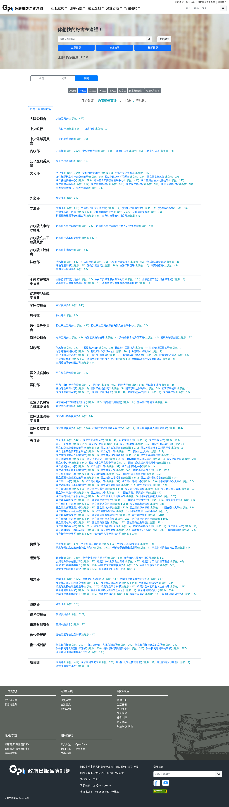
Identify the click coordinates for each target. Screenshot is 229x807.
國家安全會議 (135, 90)
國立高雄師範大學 (139, 481)
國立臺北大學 (180, 500)
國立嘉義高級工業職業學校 (77, 496)
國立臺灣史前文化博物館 (162, 180)
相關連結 (130, 8)
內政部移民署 (159, 150)
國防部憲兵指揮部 (144, 392)
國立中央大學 (71, 444)
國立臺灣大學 (148, 515)
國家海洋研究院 (176, 337)
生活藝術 (122, 704)
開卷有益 (76, 8)
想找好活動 (11, 700)
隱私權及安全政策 (206, 2)
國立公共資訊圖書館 (120, 447)
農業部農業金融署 (72, 590)
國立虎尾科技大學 (72, 466)
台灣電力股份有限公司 (75, 561)
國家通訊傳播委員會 (74, 416)
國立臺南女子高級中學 (75, 511)
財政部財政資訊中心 (109, 351)
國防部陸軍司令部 (109, 392)
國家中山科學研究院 (73, 384)
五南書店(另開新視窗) (17, 748)
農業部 (68, 579)
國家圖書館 (182, 530)
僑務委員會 (70, 614)
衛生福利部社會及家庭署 (156, 644)
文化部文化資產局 (132, 173)
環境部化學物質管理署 (135, 662)
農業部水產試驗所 (100, 579)
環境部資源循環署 (173, 662)
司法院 (102, 90)
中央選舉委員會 (72, 138)
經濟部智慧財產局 (157, 565)
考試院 (112, 90)
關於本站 (190, 2)
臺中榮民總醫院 (152, 402)
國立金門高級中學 (138, 466)
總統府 (72, 90)
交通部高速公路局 (74, 212)
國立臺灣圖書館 (108, 522)
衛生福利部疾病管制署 (123, 648)
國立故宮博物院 (72, 372)
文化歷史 (122, 709)
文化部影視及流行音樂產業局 (79, 176)
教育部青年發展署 (74, 533)
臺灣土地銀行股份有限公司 (108, 359)
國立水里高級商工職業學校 (162, 447)
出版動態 (57, 8)
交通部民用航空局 (139, 208)
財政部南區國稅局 (72, 351)
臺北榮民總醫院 (72, 406)
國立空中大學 (71, 462)
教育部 (68, 440)
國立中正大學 (103, 444)
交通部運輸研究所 (112, 212)
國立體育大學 (115, 530)
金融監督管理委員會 (74, 279)
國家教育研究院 (149, 530)
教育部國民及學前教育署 (115, 533)
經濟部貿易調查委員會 (76, 569)
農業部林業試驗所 (119, 582)
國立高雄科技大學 (103, 481)
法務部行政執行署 (127, 261)
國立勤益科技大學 (178, 489)
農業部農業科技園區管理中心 (113, 590)
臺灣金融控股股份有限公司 (153, 359)
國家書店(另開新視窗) (17, 744)
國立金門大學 (105, 466)
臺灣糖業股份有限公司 (117, 569)
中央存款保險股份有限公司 (117, 279)
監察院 (122, 90)
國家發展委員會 (73, 428)
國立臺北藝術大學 (147, 503)
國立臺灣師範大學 (150, 518)
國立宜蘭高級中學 (103, 459)
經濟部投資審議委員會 (76, 565)
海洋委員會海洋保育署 (139, 337)
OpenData (81, 744)
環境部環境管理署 (72, 666)
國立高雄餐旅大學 (176, 481)
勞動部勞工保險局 (98, 544)
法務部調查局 (102, 265)
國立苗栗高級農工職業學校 (77, 477)
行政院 (82, 90)
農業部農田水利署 (118, 586)
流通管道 (112, 8)
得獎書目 (80, 748)
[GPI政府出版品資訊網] (22, 8)
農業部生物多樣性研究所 (141, 579)
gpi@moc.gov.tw (102, 785)
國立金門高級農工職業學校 (77, 470)
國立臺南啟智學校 (112, 511)
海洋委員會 (69, 337)
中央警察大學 (97, 150)
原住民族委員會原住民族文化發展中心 (119, 325)
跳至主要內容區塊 (8, 1)
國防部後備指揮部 (107, 388)
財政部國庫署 (106, 355)
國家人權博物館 (177, 184)
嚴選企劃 (94, 8)
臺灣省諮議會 (70, 624)
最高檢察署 (164, 265)
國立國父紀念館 (163, 176)
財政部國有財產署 (73, 355)
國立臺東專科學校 (146, 507)
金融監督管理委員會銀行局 (78, 283)
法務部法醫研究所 (163, 261)
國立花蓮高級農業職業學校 (149, 462)
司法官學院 (94, 261)
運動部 (67, 604)
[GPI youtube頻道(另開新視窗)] (166, 782)
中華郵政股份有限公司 (100, 208)
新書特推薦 (11, 704)
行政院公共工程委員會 (76, 237)
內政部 (68, 150)
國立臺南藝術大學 (73, 515)
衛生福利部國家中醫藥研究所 (80, 652)
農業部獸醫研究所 (179, 594)
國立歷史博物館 (142, 184)
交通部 (67, 208)
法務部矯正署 (134, 265)
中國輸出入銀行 (97, 347)
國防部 (104, 384)
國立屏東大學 (116, 470)
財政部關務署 (70, 359)
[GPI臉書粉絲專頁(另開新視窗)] (157, 782)
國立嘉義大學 (106, 492)
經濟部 (68, 557)
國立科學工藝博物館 (142, 474)
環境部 (67, 662)
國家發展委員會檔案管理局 (160, 428)
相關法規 (66, 748)
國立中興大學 (135, 444)
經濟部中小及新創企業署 (118, 561)
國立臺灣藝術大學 (74, 526)
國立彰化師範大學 (158, 496)
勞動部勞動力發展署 (135, 544)
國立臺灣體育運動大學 (112, 526)
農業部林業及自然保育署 (77, 582)
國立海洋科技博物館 (159, 477)
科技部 (67, 315)
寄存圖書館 (11, 753)
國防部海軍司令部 (73, 392)
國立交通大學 (116, 451)
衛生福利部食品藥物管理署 (79, 648)
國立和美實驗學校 (157, 455)
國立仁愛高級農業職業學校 (77, 447)
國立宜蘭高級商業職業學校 (143, 459)
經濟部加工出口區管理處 (163, 561)
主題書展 (66, 704)
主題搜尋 (76, 47)
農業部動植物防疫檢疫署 (77, 586)
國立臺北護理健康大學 (75, 507)
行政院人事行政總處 (75, 225)
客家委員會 (70, 305)
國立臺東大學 (112, 507)
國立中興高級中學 (168, 444)
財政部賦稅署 (174, 355)
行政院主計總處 (72, 249)
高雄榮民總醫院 (119, 402)
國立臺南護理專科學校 (111, 515)
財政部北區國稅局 (165, 347)
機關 (86, 78)
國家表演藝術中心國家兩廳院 (80, 188)
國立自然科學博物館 (120, 455)
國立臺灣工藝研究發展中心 (116, 180)
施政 (64, 78)
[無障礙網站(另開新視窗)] (160, 791)
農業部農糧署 (113, 594)
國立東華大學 (182, 459)
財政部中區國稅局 (131, 347)
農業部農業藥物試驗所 (76, 594)
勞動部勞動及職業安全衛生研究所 (83, 547)
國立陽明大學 (70, 489)
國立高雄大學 (70, 481)
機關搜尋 (153, 47)
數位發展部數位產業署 (75, 634)
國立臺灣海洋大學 (73, 522)
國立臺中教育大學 (146, 500)
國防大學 (131, 384)
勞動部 (67, 544)
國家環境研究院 (97, 662)
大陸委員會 (70, 118)
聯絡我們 (222, 2)
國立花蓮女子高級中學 (107, 462)
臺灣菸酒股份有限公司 (75, 362)
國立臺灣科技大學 (73, 518)
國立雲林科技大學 (142, 489)
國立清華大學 (152, 485)
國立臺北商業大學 (99, 440)
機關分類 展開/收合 (40, 109)
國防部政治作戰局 (142, 388)
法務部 (67, 261)
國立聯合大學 (182, 526)
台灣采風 (122, 700)
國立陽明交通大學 (105, 489)
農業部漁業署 (145, 594)
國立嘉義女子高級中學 (142, 492)
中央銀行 (68, 128)
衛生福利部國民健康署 (166, 648)
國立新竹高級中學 (72, 492)
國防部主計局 (160, 384)
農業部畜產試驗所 (156, 582)
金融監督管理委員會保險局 (163, 279)
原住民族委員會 (72, 325)
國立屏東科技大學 (151, 470)
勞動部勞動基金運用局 (131, 547)
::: (48, 7)
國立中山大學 (164, 440)
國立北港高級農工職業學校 (77, 451)
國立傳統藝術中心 (74, 180)
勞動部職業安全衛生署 (171, 547)
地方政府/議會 (153, 90)
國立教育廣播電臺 (118, 485)
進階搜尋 (164, 39)
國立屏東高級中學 (72, 474)
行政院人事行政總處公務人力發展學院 (124, 225)
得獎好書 (66, 700)
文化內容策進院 (97, 173)
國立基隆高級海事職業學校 (77, 485)
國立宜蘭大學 (70, 459)
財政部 (67, 347)
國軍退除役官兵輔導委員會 (79, 402)
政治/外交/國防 (125, 726)
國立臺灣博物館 (107, 184)
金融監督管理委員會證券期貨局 (126, 283)
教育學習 (122, 713)
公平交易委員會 (72, 161)
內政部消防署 (128, 150)
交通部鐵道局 (147, 212)
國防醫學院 (176, 392)
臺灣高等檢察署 (72, 269)
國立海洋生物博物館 (120, 477)
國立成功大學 (148, 451)
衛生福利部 (71, 644)
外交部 (67, 198)
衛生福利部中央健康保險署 (110, 644)
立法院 (92, 90)
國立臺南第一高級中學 (149, 511)
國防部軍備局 (175, 388)
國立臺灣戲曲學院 (144, 522)
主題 (41, 78)
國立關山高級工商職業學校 (77, 530)
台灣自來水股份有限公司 (144, 557)
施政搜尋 (114, 47)
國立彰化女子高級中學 (119, 496)
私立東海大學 (133, 440)
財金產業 (122, 722)
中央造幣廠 (94, 128)
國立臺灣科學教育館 (111, 518)
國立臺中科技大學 (109, 500)
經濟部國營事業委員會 (118, 565)
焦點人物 (66, 709)
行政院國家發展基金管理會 (113, 428)
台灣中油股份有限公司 (102, 557)
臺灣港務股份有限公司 (121, 215)
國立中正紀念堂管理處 (125, 176)
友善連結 (66, 753)
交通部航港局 (173, 208)
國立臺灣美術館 (72, 184)
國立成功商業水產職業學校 (77, 455)
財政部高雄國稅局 (145, 351)
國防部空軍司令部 (72, 388)
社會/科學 (122, 717)
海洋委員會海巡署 (101, 337)
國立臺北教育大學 (110, 503)
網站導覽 (179, 2)
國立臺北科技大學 (73, 503)
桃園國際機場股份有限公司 (78, 215)
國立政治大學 (106, 474)
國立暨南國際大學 (73, 500)
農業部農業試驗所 (156, 590)
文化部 (68, 173)
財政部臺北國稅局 (140, 355)
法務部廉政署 (70, 265)
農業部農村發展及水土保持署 (161, 586)
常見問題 (66, 744)
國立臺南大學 (179, 507)
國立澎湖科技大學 (149, 526)
